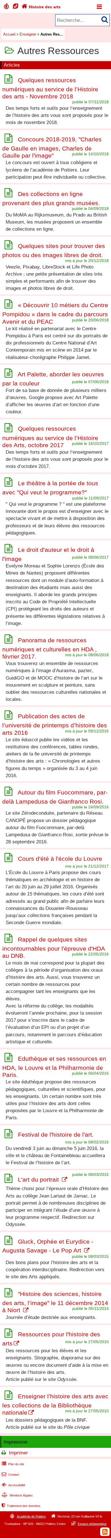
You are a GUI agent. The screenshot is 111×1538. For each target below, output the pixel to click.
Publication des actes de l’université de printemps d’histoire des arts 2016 (54, 724)
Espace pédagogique (92, 1523)
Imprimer (18, 1453)
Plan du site (13, 1464)
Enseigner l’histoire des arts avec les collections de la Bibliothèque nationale (55, 1404)
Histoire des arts (41, 7)
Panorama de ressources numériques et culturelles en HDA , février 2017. (49, 648)
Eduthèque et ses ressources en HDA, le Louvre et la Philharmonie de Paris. (54, 1066)
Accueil (9, 34)
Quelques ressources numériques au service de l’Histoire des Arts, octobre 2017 (50, 437)
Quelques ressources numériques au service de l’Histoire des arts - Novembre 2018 (50, 88)
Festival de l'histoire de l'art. (56, 1135)
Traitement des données (21, 1506)
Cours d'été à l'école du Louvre (60, 858)
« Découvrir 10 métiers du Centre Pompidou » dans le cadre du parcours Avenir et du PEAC (55, 313)
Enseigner (28, 34)
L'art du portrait (39, 1179)
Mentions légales (17, 1495)
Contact (10, 1474)
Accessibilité (13, 1485)
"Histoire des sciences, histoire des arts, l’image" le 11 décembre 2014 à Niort (55, 1302)
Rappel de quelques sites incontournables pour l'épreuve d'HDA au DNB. (53, 947)
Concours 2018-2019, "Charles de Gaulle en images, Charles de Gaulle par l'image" (52, 147)
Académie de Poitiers (31, 1516)
